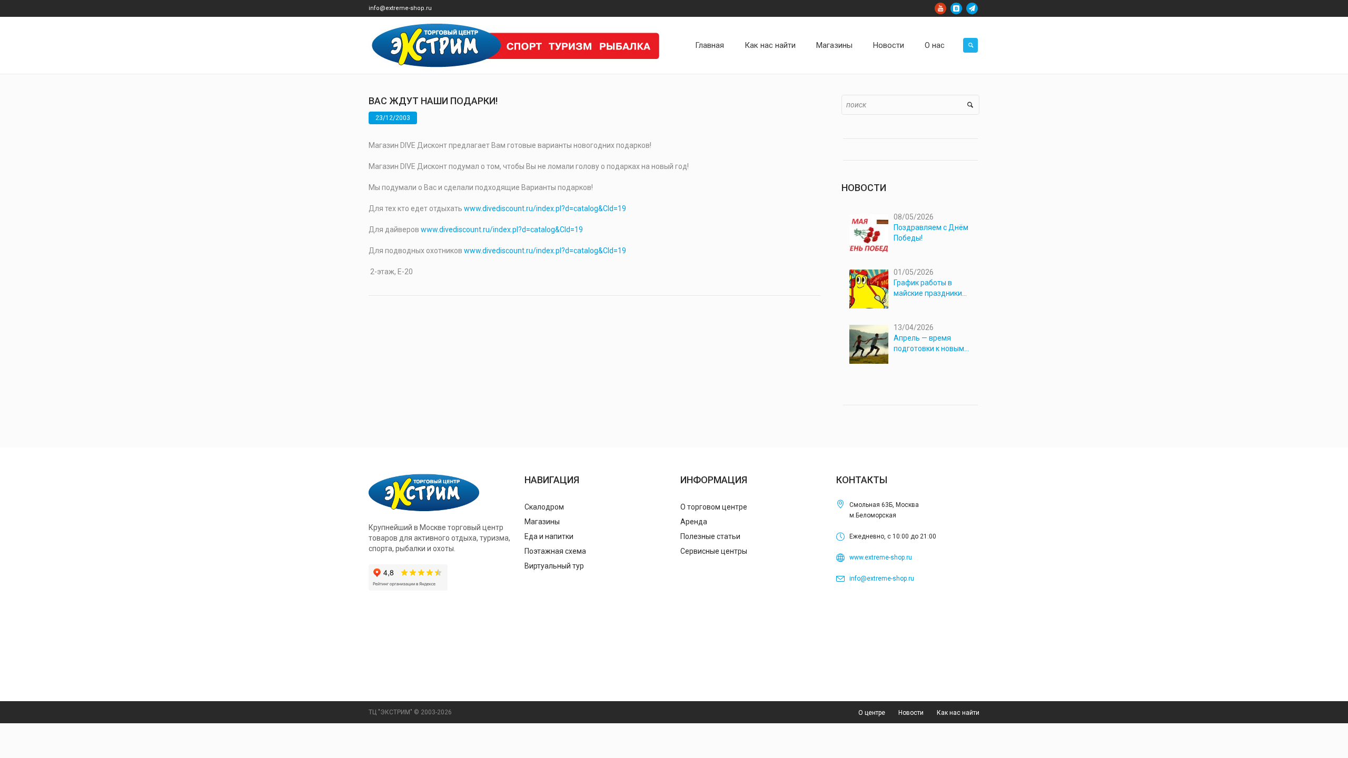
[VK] (956, 8)
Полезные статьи (710, 536)
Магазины (542, 521)
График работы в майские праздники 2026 (928, 288)
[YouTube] (940, 8)
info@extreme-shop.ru (400, 8)
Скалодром (544, 507)
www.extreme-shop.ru (880, 557)
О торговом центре (713, 507)
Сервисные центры (713, 551)
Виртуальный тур (554, 566)
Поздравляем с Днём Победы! (931, 232)
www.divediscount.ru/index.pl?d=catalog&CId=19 (545, 208)
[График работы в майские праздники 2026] (868, 289)
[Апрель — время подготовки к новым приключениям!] (868, 344)
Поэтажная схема (555, 551)
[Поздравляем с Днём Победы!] (868, 233)
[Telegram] (972, 8)
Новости (911, 712)
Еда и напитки (548, 536)
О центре (871, 712)
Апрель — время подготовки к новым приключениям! (929, 344)
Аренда (693, 521)
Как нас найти (958, 712)
